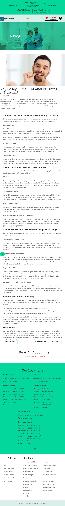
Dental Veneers (48, 491)
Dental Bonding (28, 472)
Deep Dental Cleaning (31, 468)
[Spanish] (28, 18)
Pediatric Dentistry (49, 475)
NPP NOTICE (8, 481)
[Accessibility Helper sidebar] (2, 19)
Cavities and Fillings (30, 462)
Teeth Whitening (48, 484)
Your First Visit (9, 468)
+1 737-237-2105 (26, 418)
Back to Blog (10, 342)
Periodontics (47, 478)
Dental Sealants (48, 481)
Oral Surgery (47, 468)
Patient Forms (9, 472)
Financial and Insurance (12, 478)
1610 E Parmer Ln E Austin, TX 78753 (17, 379)
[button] (30, 448)
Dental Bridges (28, 475)
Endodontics (27, 491)
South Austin (24, 411)
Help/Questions (9, 475)
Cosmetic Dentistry (30, 465)
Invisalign (46, 462)
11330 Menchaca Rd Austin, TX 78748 (33, 415)
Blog (5, 465)
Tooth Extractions (49, 487)
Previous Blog (40, 342)
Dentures (26, 487)
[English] (26, 18)
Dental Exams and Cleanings (29, 495)
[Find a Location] (60, 18)
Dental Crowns (28, 478)
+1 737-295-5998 (41, 382)
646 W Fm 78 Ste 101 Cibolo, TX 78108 (48, 379)
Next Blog (55, 342)
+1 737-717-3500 (11, 382)
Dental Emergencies (30, 481)
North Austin (8, 375)
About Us (7, 462)
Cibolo (36, 375)
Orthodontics (47, 472)
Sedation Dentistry (49, 465)
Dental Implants (28, 484)
